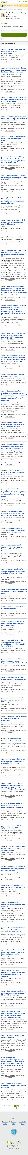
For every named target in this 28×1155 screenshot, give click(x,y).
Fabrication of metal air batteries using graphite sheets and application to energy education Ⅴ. (13, 762)
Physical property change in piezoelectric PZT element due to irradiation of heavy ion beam (14, 70)
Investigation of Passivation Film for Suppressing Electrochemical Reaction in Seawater (13, 973)
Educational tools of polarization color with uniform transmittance (12, 472)
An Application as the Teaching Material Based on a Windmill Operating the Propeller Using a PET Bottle (13, 643)
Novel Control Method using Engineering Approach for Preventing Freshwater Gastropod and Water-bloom (13, 201)
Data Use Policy (13, 1123)
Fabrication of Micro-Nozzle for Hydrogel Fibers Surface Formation (13, 1085)
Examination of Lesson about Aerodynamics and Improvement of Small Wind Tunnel (14, 661)
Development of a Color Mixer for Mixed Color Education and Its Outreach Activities (12, 424)
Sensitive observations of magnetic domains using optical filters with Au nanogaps (13, 993)
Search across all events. (10, 38)
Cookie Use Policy (22, 1123)
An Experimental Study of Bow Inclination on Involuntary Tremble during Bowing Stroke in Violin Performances (13, 160)
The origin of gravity (14, 237)
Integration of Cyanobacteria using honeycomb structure (13, 904)
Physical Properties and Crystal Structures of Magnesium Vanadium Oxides (13, 848)
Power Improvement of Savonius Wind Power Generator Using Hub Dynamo (12, 623)
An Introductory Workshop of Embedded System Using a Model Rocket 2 (14, 591)
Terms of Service (4, 1123)
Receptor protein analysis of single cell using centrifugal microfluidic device (13, 222)
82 (24, 1105)
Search (5, 23)
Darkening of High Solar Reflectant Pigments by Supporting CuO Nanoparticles (13, 868)
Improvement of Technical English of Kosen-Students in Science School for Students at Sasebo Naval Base (13, 336)
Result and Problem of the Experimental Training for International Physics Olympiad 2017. (13, 253)
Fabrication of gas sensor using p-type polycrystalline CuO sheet (13, 138)
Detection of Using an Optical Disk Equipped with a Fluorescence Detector (13, 930)
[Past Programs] (19, 2)
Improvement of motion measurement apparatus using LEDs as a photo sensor (13, 700)
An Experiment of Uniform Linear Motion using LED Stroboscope (14, 718)
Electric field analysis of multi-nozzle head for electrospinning (13, 51)
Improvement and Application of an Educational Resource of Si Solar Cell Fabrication (11, 548)
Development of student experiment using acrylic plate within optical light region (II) (13, 446)
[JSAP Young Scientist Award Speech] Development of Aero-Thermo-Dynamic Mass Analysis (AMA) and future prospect (13, 786)
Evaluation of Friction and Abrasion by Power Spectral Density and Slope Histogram (14, 99)
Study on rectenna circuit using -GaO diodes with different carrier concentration (14, 118)
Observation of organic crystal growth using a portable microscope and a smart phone (12, 513)
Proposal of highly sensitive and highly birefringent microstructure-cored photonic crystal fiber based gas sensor (13, 1014)
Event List (3, 9)
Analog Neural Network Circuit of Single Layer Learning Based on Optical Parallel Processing (12, 953)
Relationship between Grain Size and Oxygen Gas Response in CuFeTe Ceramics (12, 806)
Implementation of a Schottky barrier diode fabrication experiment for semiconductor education (13, 572)
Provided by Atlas (14, 1148)
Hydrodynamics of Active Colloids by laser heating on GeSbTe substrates (14, 177)
